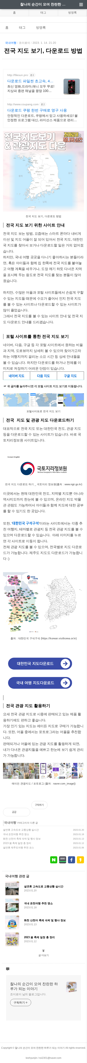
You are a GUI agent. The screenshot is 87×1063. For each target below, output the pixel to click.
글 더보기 (43, 955)
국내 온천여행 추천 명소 (16, 834)
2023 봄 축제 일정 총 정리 (17, 843)
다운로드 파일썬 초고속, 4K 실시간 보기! (29, 81)
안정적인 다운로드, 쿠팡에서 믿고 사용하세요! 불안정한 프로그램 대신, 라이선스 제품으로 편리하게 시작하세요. (42, 118)
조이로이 (24, 42)
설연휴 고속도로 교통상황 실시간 (21, 829)
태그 (43, 12)
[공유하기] (23, 812)
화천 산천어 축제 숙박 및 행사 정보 (22, 838)
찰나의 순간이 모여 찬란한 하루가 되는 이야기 (43, 4)
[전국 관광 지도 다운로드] (43, 689)
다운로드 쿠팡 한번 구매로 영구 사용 (37, 110)
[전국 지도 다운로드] (43, 670)
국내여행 (10, 42)
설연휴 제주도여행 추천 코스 (18, 847)
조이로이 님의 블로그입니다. (28, 994)
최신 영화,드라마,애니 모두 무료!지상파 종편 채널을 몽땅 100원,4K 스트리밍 (30, 89)
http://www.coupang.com (23, 104)
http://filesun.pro (17, 75)
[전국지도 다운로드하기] (43, 478)
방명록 (72, 12)
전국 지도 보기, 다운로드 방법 (43, 50)
